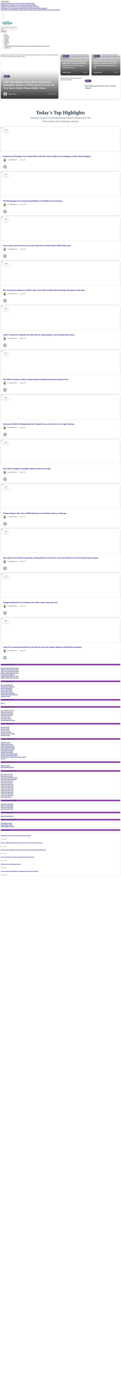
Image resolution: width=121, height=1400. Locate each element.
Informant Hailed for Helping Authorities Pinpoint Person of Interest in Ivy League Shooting (38, 424)
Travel (47, 46)
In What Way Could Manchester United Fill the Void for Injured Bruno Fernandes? (24, 8)
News (28, 46)
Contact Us (7, 47)
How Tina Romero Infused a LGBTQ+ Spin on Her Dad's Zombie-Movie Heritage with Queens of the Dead (44, 290)
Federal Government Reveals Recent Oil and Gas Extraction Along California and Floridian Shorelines (42, 647)
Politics (36, 46)
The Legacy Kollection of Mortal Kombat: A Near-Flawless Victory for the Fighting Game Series (21, 842)
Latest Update (5, 1)
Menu (4, 31)
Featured (6, 43)
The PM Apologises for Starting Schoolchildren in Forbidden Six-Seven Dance (32, 201)
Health (11, 46)
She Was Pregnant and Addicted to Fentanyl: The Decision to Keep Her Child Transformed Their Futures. (23, 849)
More (6, 44)
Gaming (6, 46)
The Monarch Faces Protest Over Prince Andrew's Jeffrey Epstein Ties (16, 835)
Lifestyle (24, 46)
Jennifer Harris (12, 94)
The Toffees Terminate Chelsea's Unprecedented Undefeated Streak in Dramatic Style (35, 379)
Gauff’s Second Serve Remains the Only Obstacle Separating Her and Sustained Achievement (38, 335)
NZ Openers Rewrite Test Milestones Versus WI (11, 864)
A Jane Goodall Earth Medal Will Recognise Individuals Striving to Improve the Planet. (19, 871)
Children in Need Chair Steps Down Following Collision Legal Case (20, 6)
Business (6, 38)
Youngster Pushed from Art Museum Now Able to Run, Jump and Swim (30, 602)
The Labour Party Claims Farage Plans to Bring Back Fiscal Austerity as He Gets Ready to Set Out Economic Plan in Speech (50, 558)
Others (32, 46)
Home (6, 35)
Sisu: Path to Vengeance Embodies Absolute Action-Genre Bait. (27, 469)
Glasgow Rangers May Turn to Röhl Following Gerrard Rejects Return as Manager (35, 513)
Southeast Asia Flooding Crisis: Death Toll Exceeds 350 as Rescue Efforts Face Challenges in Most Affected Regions (47, 156)
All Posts (6, 36)
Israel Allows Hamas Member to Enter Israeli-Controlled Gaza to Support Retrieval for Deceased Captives (30, 10)
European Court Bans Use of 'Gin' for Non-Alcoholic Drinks (18, 3)
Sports (41, 46)
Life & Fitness (17, 46)
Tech (44, 46)
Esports (6, 39)
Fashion (6, 41)
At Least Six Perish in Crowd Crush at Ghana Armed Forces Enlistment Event (17, 856)
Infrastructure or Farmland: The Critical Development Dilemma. (18, 5)
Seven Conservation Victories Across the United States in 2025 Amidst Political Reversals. (37, 245)
